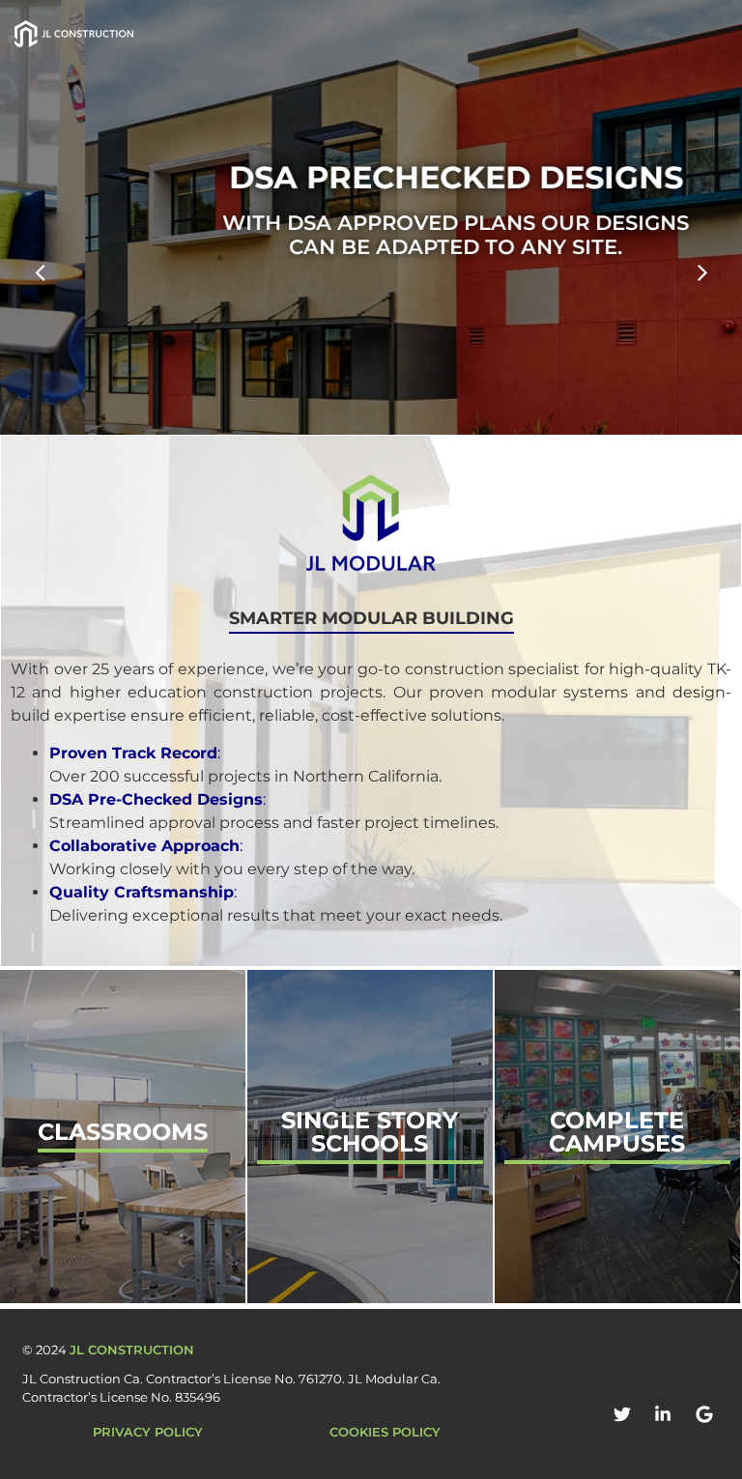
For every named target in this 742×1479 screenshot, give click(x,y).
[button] (715, 33)
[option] (371, 217)
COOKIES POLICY (385, 1431)
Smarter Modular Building (371, 618)
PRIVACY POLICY (148, 1431)
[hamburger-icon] (625, 33)
